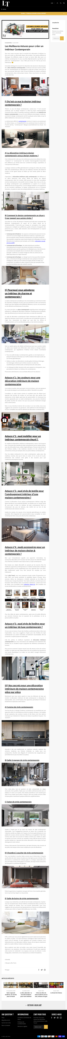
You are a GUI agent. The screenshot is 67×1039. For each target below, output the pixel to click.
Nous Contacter (6, 1025)
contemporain (22, 121)
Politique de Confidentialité (22, 1023)
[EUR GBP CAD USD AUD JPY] (52, 3)
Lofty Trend (7, 1036)
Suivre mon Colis (6, 1023)
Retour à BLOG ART (34, 1005)
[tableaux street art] (25, 611)
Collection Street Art (29, 584)
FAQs (3, 1017)
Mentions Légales (22, 1026)
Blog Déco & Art (6, 1020)
